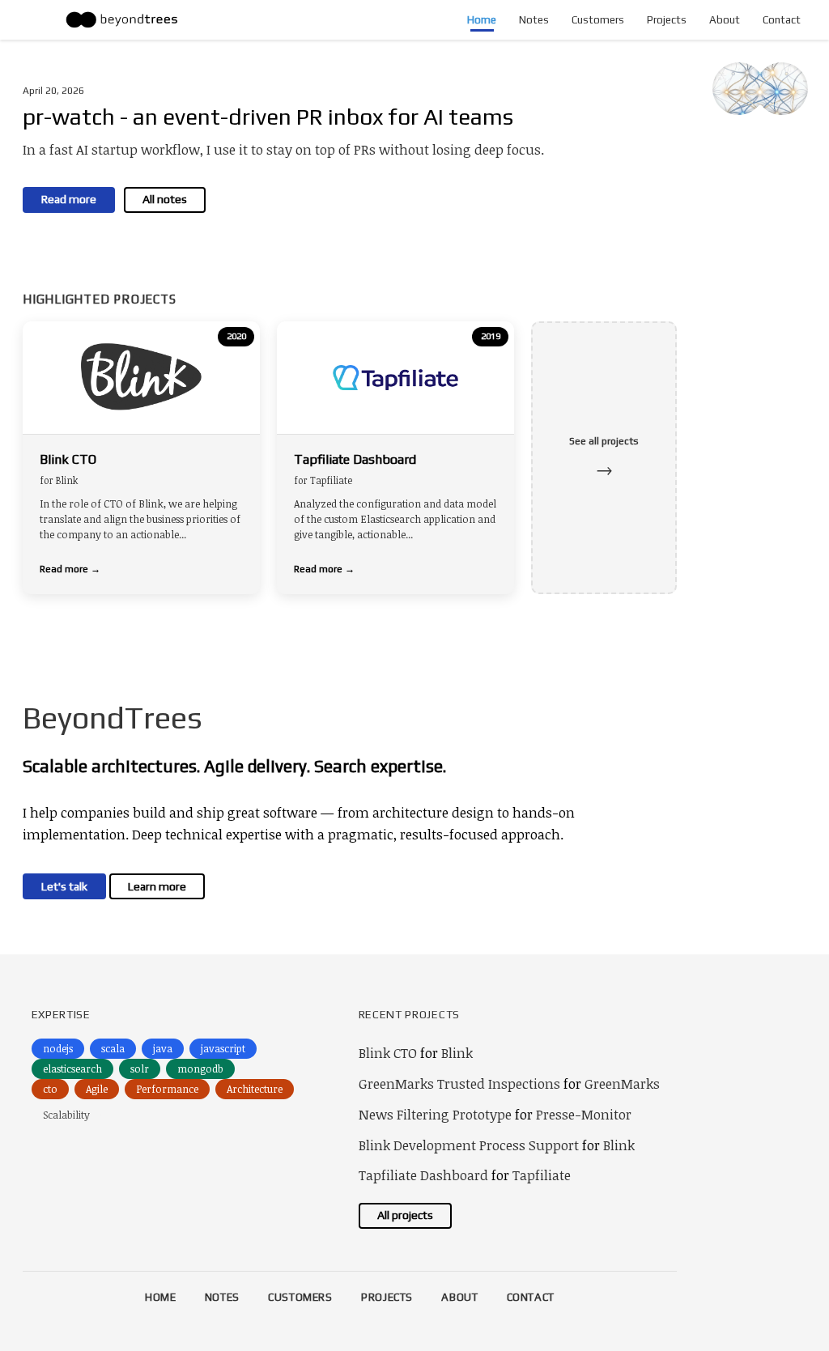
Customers (598, 20)
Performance (167, 1088)
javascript (223, 1048)
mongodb (200, 1068)
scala (113, 1048)
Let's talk (64, 886)
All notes (164, 199)
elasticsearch (72, 1068)
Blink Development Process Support (469, 1145)
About (724, 20)
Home (481, 20)
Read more (68, 199)
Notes (534, 20)
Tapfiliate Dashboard (423, 1175)
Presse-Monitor (583, 1114)
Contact (782, 20)
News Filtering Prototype (435, 1114)
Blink (457, 1052)
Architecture (255, 1088)
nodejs (58, 1048)
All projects (405, 1215)
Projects (667, 20)
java (162, 1048)
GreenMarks (622, 1083)
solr (139, 1068)
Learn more (157, 886)
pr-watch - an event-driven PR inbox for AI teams (268, 117)
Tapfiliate (541, 1175)
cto (50, 1088)
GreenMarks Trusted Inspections (459, 1083)
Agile (97, 1088)
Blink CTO (388, 1052)
